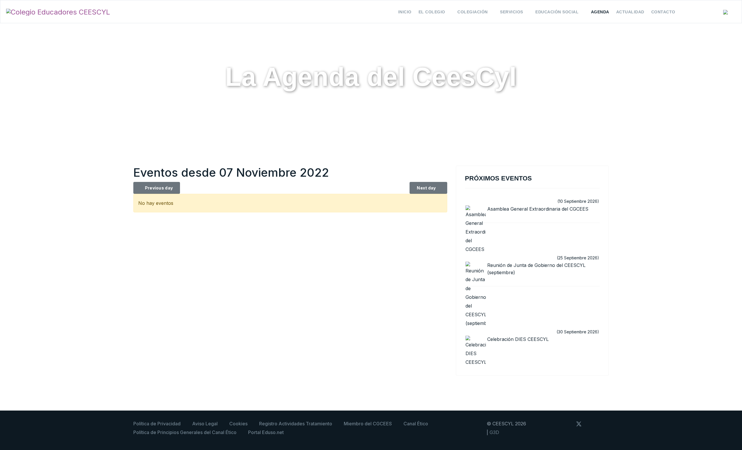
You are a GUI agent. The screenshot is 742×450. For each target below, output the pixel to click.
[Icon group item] (567, 423)
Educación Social (557, 12)
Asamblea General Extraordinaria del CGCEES (537, 209)
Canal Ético (415, 423)
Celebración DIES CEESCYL (518, 339)
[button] (729, 12)
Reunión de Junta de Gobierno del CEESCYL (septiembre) (536, 268)
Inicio (405, 12)
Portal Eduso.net (266, 432)
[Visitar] (591, 423)
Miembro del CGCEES (368, 423)
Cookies (238, 423)
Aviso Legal (205, 423)
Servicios (511, 12)
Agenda (600, 12)
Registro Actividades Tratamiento (295, 423)
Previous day (158, 187)
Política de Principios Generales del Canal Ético (185, 432)
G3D (494, 432)
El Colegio (432, 12)
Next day (427, 187)
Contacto (663, 12)
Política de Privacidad (157, 423)
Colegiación (472, 12)
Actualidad (630, 12)
